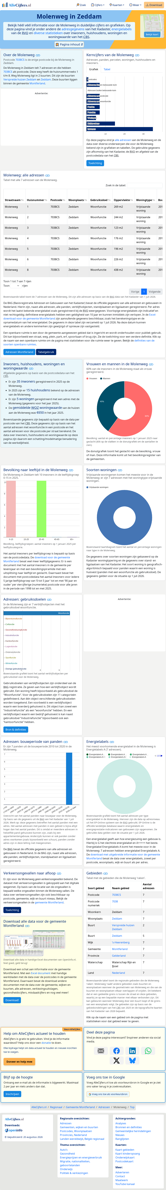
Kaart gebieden (124, 1149)
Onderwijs (66, 1169)
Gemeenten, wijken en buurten (79, 1127)
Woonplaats (76, 200)
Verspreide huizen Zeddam (19, 79)
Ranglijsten (122, 1139)
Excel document (40, 973)
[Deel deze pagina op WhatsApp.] (148, 1051)
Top (132, 1107)
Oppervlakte (122, 200)
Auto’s (64, 1149)
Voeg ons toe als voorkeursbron (109, 1094)
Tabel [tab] (107, 69)
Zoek (82, 5)
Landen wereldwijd (71, 1139)
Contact (120, 1176)
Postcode (56, 200)
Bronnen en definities (128, 1127)
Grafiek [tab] (93, 69)
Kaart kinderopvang (127, 1153)
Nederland (118, 973)
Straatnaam (13, 200)
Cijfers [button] (98, 5)
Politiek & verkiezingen (74, 1173)
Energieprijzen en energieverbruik (81, 1157)
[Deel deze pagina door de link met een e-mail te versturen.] (101, 1051)
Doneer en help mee (19, 1061)
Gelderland (119, 955)
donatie (46, 1043)
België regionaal (94, 1139)
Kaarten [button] (117, 5)
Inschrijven (12, 1094)
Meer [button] (135, 5)
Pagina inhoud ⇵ (71, 44)
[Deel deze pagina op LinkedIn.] (132, 1051)
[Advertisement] (41, 120)
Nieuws (119, 1135)
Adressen (65, 1123)
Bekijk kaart (152, 34)
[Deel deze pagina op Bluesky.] (132, 1060)
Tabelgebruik (46, 352)
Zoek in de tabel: (116, 185)
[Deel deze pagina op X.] (117, 1060)
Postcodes (66, 1131)
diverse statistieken (48, 33)
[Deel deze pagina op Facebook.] (117, 1051)
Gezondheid (67, 1153)
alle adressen (123, 140)
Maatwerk (121, 1180)
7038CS (20, 59)
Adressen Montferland (19, 352)
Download (155, 5)
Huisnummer (35, 200)
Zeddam (46, 79)
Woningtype (144, 200)
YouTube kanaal (125, 1184)
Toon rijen (15, 285)
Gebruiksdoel (98, 200)
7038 (115, 901)
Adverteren (122, 1172)
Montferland (37, 83)
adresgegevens (73, 29)
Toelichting (95, 163)
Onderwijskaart (125, 1157)
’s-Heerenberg (121, 942)
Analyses (120, 1123)
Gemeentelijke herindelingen (133, 1131)
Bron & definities (16, 729)
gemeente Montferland (49, 902)
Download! (12, 1000)
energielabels (122, 29)
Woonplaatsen (83, 1131)
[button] (38, 55)
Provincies (66, 1135)
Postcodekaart (124, 1161)
